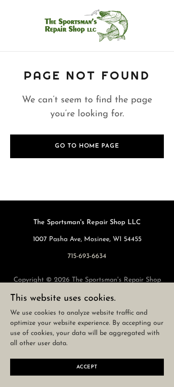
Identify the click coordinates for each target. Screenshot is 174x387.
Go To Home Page (87, 146)
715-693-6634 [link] (87, 256)
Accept (87, 366)
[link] (87, 25)
